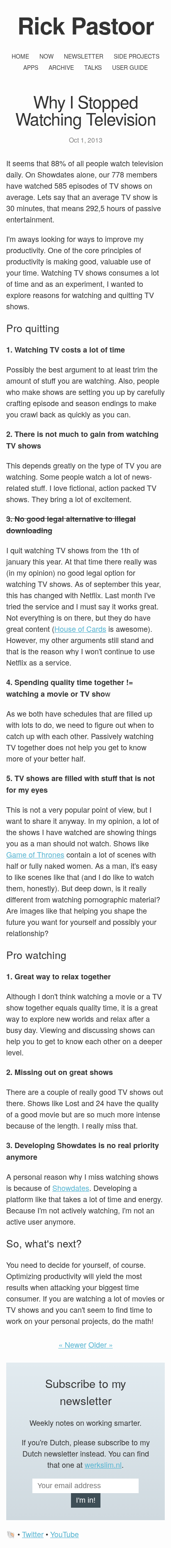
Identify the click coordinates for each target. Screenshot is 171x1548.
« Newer (72, 1344)
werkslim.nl (103, 1464)
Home (20, 56)
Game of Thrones (35, 854)
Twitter (33, 1533)
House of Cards (80, 628)
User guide (130, 67)
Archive (61, 67)
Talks (93, 67)
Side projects (136, 56)
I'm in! (85, 1500)
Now (46, 56)
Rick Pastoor (85, 25)
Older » (100, 1344)
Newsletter (83, 56)
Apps (30, 67)
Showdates (70, 1187)
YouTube (64, 1533)
